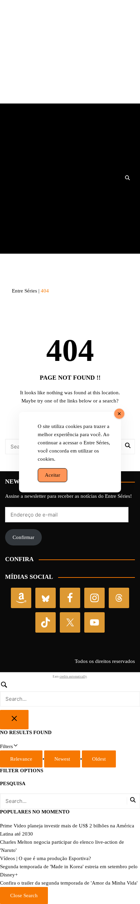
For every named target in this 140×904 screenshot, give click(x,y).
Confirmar (23, 537)
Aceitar (52, 475)
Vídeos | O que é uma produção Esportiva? (45, 858)
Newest (62, 759)
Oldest (99, 759)
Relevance (21, 759)
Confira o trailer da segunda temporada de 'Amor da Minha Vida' (69, 883)
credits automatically (73, 676)
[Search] (70, 694)
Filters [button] (15, 746)
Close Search (24, 895)
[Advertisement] (70, 56)
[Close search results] (14, 719)
